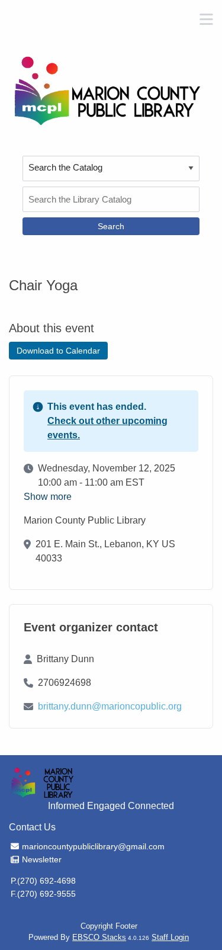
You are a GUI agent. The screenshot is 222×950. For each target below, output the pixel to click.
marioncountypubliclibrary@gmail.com (93, 846)
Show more (48, 497)
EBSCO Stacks (99, 937)
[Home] (106, 91)
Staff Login (170, 937)
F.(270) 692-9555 (43, 893)
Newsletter (41, 859)
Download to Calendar (58, 350)
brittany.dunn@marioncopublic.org (110, 706)
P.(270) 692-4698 (43, 880)
